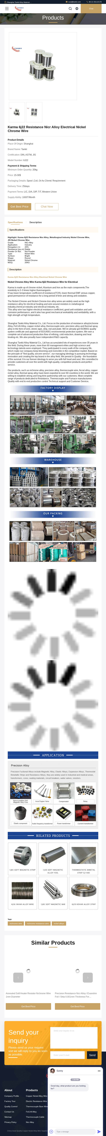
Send (92, 1055)
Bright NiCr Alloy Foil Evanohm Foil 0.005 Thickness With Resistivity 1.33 (75, 995)
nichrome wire (16, 923)
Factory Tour (9, 1101)
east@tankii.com (74, 2)
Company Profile (11, 1096)
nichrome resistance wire (38, 923)
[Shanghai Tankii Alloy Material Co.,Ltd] (19, 8)
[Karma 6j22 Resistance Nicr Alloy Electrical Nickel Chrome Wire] (43, 66)
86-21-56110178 (95, 2)
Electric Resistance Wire (36, 1101)
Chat (91, 8)
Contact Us (9, 1112)
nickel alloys (59, 923)
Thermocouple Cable (35, 1117)
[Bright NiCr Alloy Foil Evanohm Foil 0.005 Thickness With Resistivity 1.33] (77, 971)
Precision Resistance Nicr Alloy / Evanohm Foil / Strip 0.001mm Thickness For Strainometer (27, 995)
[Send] (99, 1132)
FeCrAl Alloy (31, 1112)
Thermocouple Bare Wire (37, 1106)
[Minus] (99, 1071)
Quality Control (10, 1106)
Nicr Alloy (30, 1122)
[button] (18, 978)
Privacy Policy (10, 1122)
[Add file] (51, 1132)
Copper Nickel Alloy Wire (36, 1096)
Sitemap (8, 1117)
